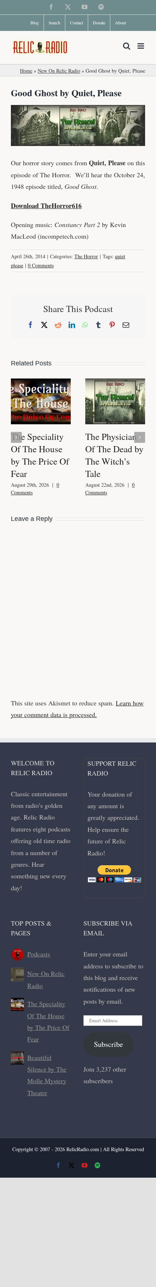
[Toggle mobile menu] (141, 46)
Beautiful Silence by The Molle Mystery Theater (46, 1075)
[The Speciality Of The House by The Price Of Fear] (41, 383)
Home (26, 70)
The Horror (86, 256)
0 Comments (41, 265)
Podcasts (38, 954)
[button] (16, 437)
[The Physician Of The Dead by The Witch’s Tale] (115, 383)
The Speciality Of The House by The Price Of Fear (40, 454)
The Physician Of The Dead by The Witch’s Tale (114, 454)
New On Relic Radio (59, 70)
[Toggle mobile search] (126, 46)
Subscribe (108, 1044)
